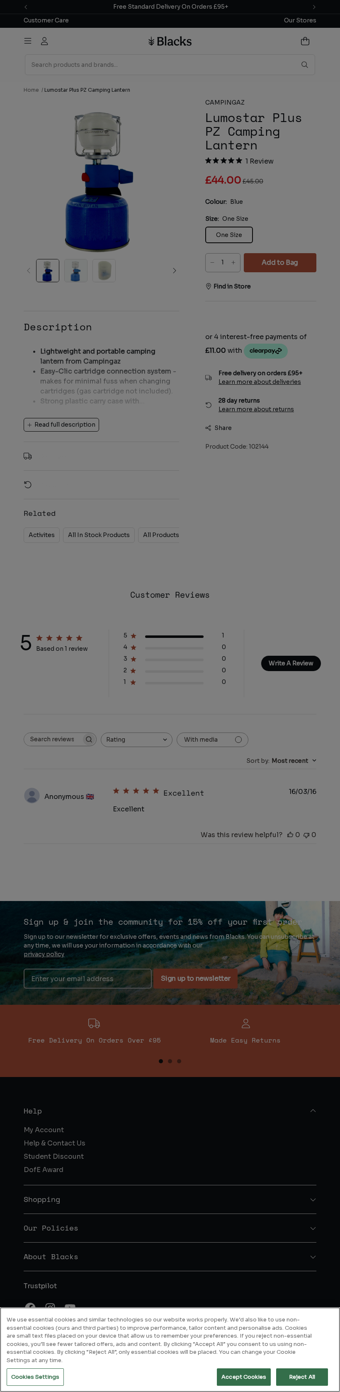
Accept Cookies (243, 1376)
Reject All (302, 1376)
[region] (170, 1349)
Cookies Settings (35, 1376)
